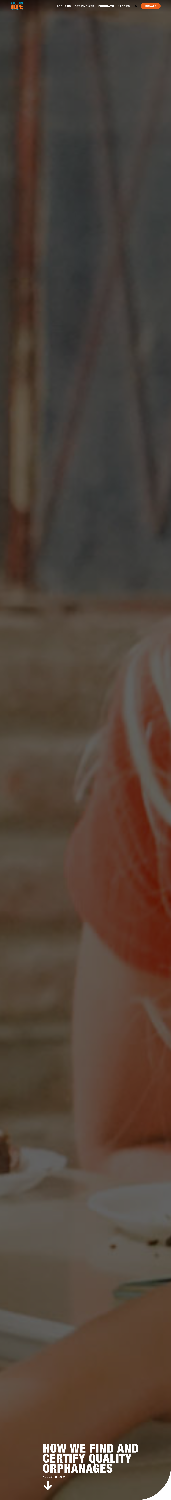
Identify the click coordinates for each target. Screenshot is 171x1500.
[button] (136, 6)
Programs (106, 6)
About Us (64, 6)
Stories (124, 6)
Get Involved (84, 6)
